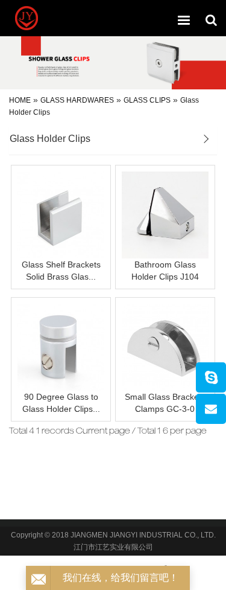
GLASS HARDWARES (77, 100)
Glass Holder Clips (50, 138)
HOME (20, 100)
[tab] (113, 140)
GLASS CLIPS (147, 100)
